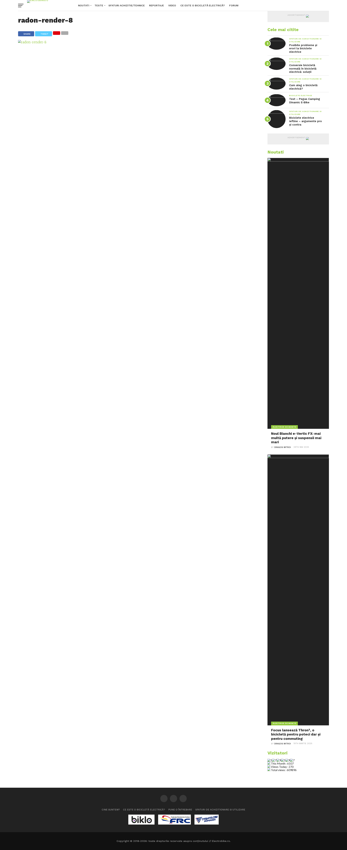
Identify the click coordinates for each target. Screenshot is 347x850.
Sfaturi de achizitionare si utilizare (220, 809)
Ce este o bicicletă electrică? (202, 5)
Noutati (83, 5)
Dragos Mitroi (282, 447)
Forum (233, 5)
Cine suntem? (111, 809)
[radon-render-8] (32, 42)
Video (172, 5)
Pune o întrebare (180, 809)
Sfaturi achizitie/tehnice (126, 5)
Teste (99, 5)
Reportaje (156, 5)
